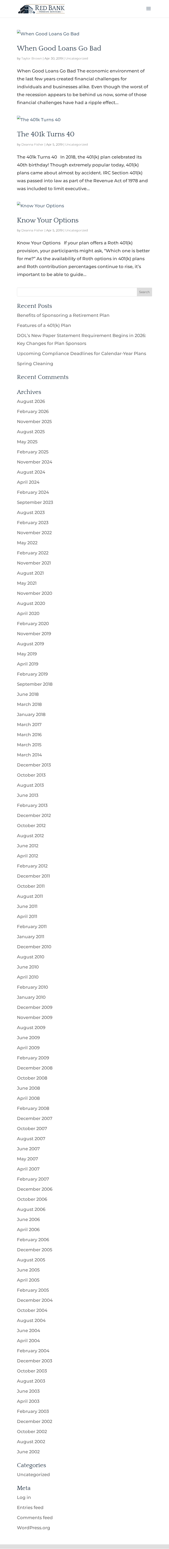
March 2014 (29, 754)
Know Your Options (48, 220)
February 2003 (33, 1411)
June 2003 (28, 1391)
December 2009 (34, 1007)
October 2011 (31, 886)
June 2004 (28, 1330)
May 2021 (27, 583)
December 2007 (34, 1118)
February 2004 (33, 1350)
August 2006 (31, 1209)
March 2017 (29, 724)
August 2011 (30, 896)
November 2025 (34, 421)
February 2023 (32, 522)
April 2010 (28, 977)
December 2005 (34, 1249)
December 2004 (35, 1300)
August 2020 (31, 603)
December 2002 (34, 1421)
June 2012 (27, 845)
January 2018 (31, 714)
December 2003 (34, 1360)
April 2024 (28, 482)
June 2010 (28, 967)
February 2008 (33, 1108)
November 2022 (34, 532)
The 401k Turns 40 (46, 134)
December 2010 (34, 946)
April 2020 (28, 613)
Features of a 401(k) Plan (44, 325)
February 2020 (33, 623)
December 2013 (34, 765)
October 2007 (32, 1128)
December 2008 (35, 1068)
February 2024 (33, 492)
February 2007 (33, 1179)
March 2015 (29, 744)
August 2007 (31, 1138)
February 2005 (33, 1290)
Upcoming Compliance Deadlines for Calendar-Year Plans (81, 353)
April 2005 (28, 1280)
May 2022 (27, 542)
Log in (24, 1497)
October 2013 (31, 775)
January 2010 (31, 997)
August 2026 (31, 401)
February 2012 (32, 866)
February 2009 (33, 1057)
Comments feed (35, 1517)
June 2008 (28, 1088)
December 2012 (34, 815)
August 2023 (31, 512)
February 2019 (32, 674)
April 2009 (28, 1047)
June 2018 (28, 694)
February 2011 (32, 926)
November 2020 (34, 593)
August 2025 (31, 431)
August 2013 (30, 785)
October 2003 (32, 1371)
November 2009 (34, 1017)
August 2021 (30, 573)
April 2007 (28, 1169)
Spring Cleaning (35, 363)
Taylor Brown (31, 58)
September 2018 (35, 684)
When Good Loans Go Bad (59, 48)
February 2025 (32, 451)
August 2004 (31, 1320)
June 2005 (28, 1270)
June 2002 (28, 1451)
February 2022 (32, 552)
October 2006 (32, 1199)
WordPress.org (33, 1527)
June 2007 (28, 1148)
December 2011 (33, 876)
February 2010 (32, 987)
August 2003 (31, 1381)
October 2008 (32, 1078)
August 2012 (30, 835)
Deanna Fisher (32, 144)
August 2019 (30, 643)
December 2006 (34, 1189)
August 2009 (31, 1027)
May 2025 (27, 441)
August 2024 (31, 472)
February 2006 (33, 1239)
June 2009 (28, 1037)
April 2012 (27, 855)
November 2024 (34, 462)
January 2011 (30, 936)
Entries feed (30, 1507)
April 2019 (27, 664)
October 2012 (31, 825)
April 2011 (27, 916)
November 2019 (34, 633)
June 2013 (27, 795)
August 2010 (30, 956)
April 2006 (28, 1229)
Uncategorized (76, 58)
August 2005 (31, 1259)
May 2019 (27, 653)
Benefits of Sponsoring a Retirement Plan (63, 315)
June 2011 (27, 906)
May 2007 (27, 1158)
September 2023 (35, 502)
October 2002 (32, 1431)
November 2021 (34, 563)
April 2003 (28, 1401)
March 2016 (29, 734)
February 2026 (33, 411)
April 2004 (28, 1340)
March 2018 (29, 704)
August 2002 (31, 1441)
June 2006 (28, 1219)
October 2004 (32, 1310)
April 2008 (28, 1098)
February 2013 (32, 805)
